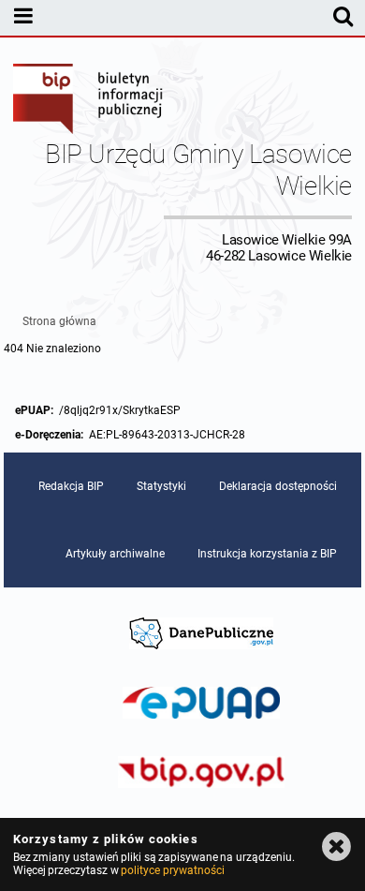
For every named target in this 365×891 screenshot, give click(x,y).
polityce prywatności (172, 870)
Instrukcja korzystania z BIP (267, 553)
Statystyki (161, 486)
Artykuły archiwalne (115, 553)
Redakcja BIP (71, 486)
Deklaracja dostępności (278, 486)
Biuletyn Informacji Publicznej (89, 101)
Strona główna (59, 321)
